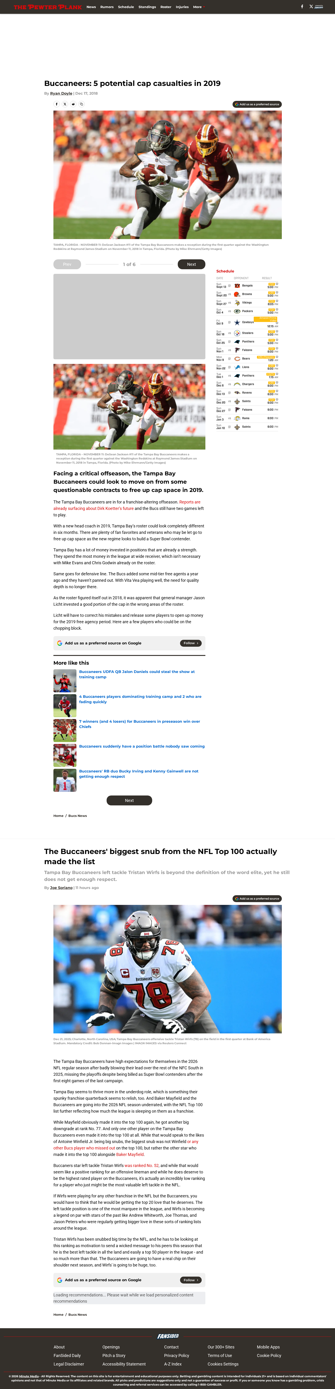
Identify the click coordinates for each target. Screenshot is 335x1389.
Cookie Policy (269, 1355)
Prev (67, 264)
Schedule (126, 7)
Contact (171, 1347)
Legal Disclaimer (69, 1364)
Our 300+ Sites (221, 1347)
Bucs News (77, 816)
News (91, 7)
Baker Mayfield (130, 1154)
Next (191, 264)
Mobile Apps (268, 1347)
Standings (147, 7)
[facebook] (302, 6)
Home (58, 816)
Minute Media (29, 1376)
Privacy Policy (176, 1355)
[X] (311, 6)
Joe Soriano (61, 888)
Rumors (107, 7)
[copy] (81, 104)
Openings (111, 1347)
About (59, 1347)
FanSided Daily (67, 1355)
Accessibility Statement (124, 1364)
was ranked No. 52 (142, 1165)
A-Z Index (173, 1364)
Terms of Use (220, 1355)
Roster (165, 7)
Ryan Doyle (61, 93)
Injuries (182, 7)
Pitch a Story (113, 1355)
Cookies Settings (223, 1364)
